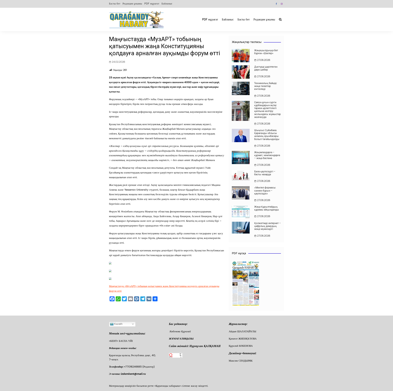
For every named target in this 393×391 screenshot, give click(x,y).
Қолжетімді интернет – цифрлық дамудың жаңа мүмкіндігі (267, 226)
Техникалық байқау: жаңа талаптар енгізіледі (265, 86)
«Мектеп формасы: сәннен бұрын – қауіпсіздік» (265, 190)
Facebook (276, 4)
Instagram (281, 4)
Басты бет (114, 3)
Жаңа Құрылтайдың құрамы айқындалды (266, 208)
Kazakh (118, 324)
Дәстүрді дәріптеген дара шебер (265, 68)
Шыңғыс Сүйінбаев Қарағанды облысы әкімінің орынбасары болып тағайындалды (266, 135)
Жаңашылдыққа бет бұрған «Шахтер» (266, 52)
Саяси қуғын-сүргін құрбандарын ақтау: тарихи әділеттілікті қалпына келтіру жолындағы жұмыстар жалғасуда (267, 110)
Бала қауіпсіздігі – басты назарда (264, 173)
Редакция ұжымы (132, 3)
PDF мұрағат (151, 3)
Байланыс (166, 3)
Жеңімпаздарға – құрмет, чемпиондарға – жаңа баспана (267, 155)
